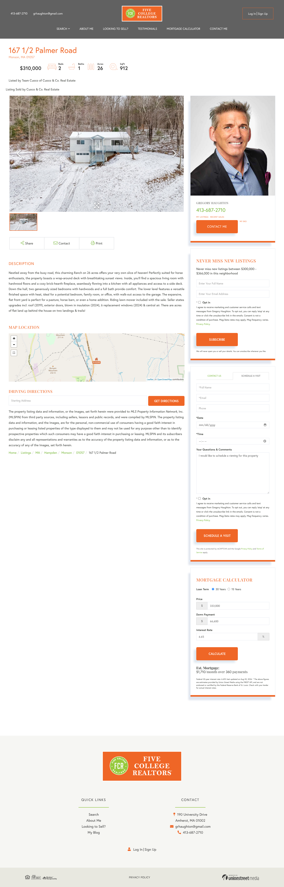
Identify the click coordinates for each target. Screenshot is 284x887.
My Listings (202, 217)
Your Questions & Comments (214, 449)
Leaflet (150, 379)
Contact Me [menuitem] (218, 29)
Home (12, 453)
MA (38, 453)
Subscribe (217, 339)
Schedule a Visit (250, 376)
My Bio (243, 221)
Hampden (50, 453)
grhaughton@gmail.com (48, 13)
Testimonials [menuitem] (147, 29)
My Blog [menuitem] (94, 832)
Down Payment (205, 614)
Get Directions (166, 401)
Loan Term (202, 589)
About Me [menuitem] (93, 820)
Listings (26, 453)
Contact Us (214, 376)
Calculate (217, 654)
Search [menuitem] (62, 29)
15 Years (236, 589)
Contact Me (217, 227)
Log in (252, 14)
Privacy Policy (203, 324)
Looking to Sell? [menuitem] (115, 29)
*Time (199, 434)
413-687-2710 (19, 13)
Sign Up (263, 14)
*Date (199, 418)
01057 (80, 453)
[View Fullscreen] (14, 353)
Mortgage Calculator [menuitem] (183, 29)
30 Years (221, 589)
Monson (66, 453)
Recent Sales (217, 217)
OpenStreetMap (164, 379)
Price (199, 599)
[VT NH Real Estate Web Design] (240, 877)
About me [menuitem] (87, 29)
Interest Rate (204, 630)
